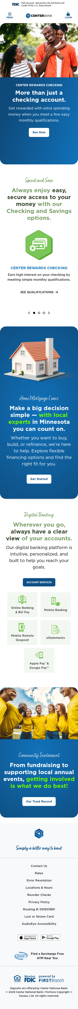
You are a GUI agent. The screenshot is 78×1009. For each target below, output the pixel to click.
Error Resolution (39, 880)
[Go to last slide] (29, 313)
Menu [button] (10, 17)
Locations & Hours (39, 888)
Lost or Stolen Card (39, 916)
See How (39, 132)
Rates (39, 873)
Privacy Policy (39, 902)
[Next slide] (49, 313)
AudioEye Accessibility (39, 924)
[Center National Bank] (39, 15)
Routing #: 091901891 (39, 909)
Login (68, 17)
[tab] (34, 313)
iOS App (28, 939)
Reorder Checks (39, 895)
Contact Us (39, 866)
